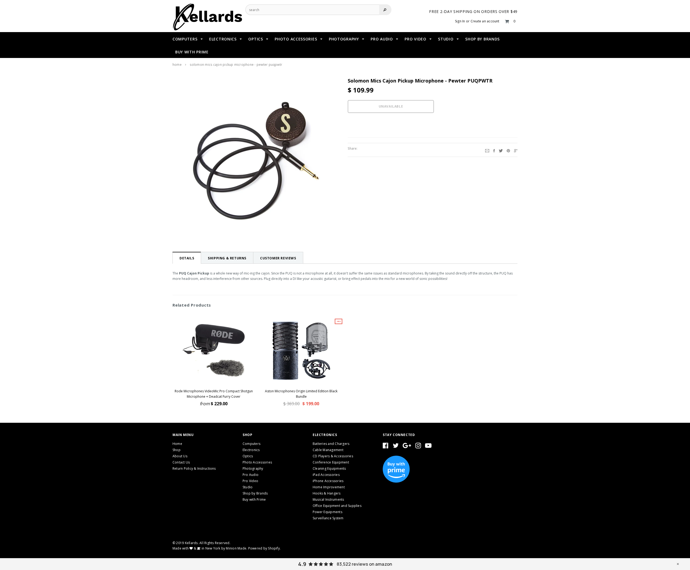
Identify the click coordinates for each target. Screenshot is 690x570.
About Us (179, 456)
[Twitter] (501, 150)
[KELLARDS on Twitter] (396, 446)
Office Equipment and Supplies (337, 505)
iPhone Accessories (328, 481)
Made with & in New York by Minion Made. (209, 548)
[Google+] (516, 150)
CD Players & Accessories (333, 456)
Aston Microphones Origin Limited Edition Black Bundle (301, 394)
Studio (248, 487)
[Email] (487, 150)
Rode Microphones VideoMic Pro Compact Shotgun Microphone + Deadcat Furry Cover (214, 394)
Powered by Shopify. (264, 548)
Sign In (460, 21)
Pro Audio (250, 474)
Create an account (485, 21)
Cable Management (328, 450)
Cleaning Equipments (329, 468)
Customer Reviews (278, 258)
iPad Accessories (326, 474)
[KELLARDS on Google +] (407, 446)
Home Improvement (329, 487)
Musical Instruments (328, 499)
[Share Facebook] (494, 150)
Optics (248, 456)
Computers (251, 443)
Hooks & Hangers (327, 493)
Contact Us (181, 462)
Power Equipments (327, 512)
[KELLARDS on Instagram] (418, 446)
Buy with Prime (254, 499)
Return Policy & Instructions (194, 468)
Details (187, 258)
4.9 (302, 564)
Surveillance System (328, 518)
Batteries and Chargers (331, 443)
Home (177, 64)
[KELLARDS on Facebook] (385, 446)
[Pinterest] (508, 150)
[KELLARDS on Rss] (428, 446)
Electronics (251, 450)
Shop (176, 450)
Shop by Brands (255, 493)
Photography (253, 468)
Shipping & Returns (227, 258)
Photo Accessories (257, 462)
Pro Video (250, 481)
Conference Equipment (331, 462)
